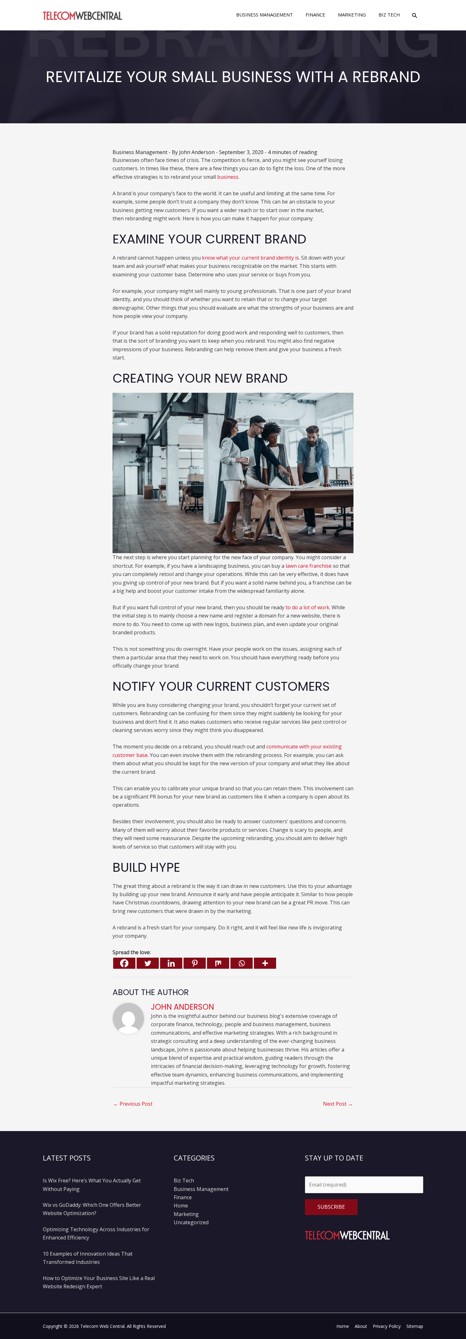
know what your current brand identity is (250, 257)
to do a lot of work (307, 607)
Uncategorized (191, 1222)
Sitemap (414, 1326)
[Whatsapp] (241, 963)
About (361, 1326)
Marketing (186, 1214)
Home (181, 1205)
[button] (414, 15)
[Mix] (218, 963)
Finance (183, 1197)
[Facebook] (124, 963)
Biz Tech (184, 1180)
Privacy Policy (387, 1326)
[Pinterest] (195, 963)
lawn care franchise (309, 565)
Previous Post (132, 1103)
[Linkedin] (171, 963)
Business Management (140, 152)
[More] (265, 963)
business (227, 176)
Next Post (338, 1103)
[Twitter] (148, 963)
